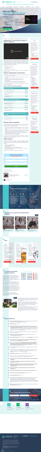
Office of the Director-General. (14, 337)
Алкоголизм (21, 349)
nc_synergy (9, 407)
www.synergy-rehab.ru (6, 446)
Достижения (28, 6)
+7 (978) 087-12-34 (34, 1)
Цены (32, 6)
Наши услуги (15, 6)
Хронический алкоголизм (14, 353)
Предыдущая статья (7, 179)
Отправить (16, 166)
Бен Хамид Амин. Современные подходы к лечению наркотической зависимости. (22, 370)
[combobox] (25, 2)
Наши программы (9, 6)
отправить (34, 395)
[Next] (37, 215)
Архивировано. (30, 337)
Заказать (20, 101)
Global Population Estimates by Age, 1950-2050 (17, 334)
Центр (3, 6)
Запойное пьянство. (13, 323)
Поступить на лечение (8, 27)
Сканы (26, 351)
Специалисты (22, 6)
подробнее (35, 58)
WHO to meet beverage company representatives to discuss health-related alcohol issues (23, 339)
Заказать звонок (25, 436)
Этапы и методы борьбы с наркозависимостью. (17, 372)
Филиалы (37, 6)
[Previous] (36, 215)
